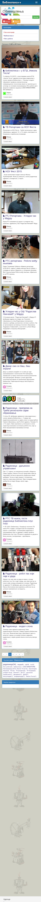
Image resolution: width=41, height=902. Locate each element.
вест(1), (23, 672)
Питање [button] (7, 21)
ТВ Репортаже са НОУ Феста (20, 127)
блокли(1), (16, 672)
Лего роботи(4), (8, 667)
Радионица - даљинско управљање (16, 467)
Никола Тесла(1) (31, 676)
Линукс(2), (6, 670)
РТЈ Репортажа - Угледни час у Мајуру (19, 217)
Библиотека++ (11, 2)
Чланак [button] (16, 21)
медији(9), (20, 664)
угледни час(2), (8, 672)
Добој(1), (26, 674)
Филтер (36, 17)
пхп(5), (32, 664)
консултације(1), (8, 676)
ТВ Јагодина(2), (21, 670)
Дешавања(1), (17, 674)
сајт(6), (27, 664)
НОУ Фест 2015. (13, 171)
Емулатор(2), (33, 669)
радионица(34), (10, 664)
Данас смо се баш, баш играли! (16, 367)
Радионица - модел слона (19, 626)
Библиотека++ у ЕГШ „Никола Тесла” (20, 72)
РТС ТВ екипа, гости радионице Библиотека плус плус (18, 521)
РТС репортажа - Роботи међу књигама (20, 262)
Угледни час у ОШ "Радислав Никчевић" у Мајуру (19, 312)
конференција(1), (19, 676)
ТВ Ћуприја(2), (31, 670)
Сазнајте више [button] (8, 97)
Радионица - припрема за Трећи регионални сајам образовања (17, 410)
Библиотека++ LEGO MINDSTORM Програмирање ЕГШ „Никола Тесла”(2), (19, 668)
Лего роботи (8, 39)
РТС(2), (12, 670)
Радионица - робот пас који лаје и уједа (18, 575)
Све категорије (9, 32)
